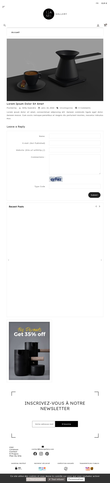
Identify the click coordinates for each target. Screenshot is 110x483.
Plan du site (15, 456)
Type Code (39, 186)
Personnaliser (75, 479)
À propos (14, 454)
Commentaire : (38, 157)
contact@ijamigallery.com (43, 449)
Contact (13, 452)
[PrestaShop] (29, 351)
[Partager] (35, 454)
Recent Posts (16, 206)
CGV (11, 447)
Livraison (13, 449)
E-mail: (33, 143)
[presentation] (9, 260)
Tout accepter (37, 479)
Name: (42, 136)
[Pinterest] (47, 454)
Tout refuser (57, 479)
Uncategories (64, 108)
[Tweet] (41, 454)
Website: (30, 150)
